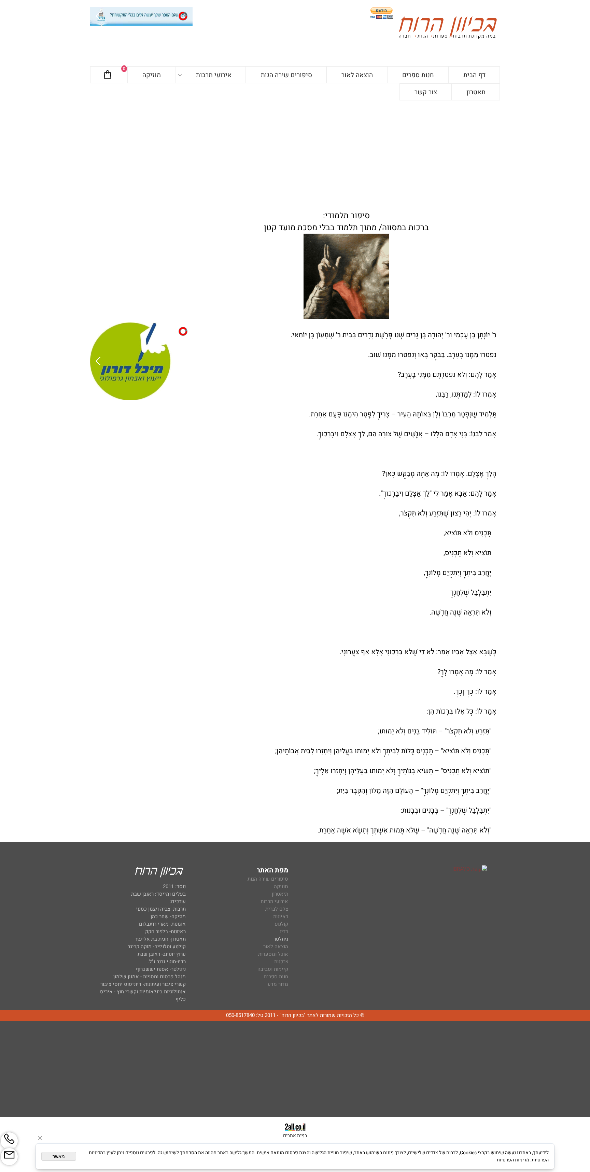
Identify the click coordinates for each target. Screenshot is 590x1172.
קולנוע (280, 924)
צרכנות (281, 961)
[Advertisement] (295, 151)
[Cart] (107, 75)
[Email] (9, 1156)
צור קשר (426, 92)
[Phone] (9, 1141)
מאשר (59, 1156)
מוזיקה (151, 75)
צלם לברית (276, 909)
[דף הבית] (447, 28)
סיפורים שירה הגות (286, 75)
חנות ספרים (418, 75)
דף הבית (474, 75)
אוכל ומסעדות (273, 954)
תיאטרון (280, 894)
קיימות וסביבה (272, 969)
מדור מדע (278, 984)
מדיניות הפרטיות (513, 1159)
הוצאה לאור (357, 75)
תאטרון (476, 92)
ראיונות (280, 916)
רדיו (284, 931)
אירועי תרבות (213, 75)
